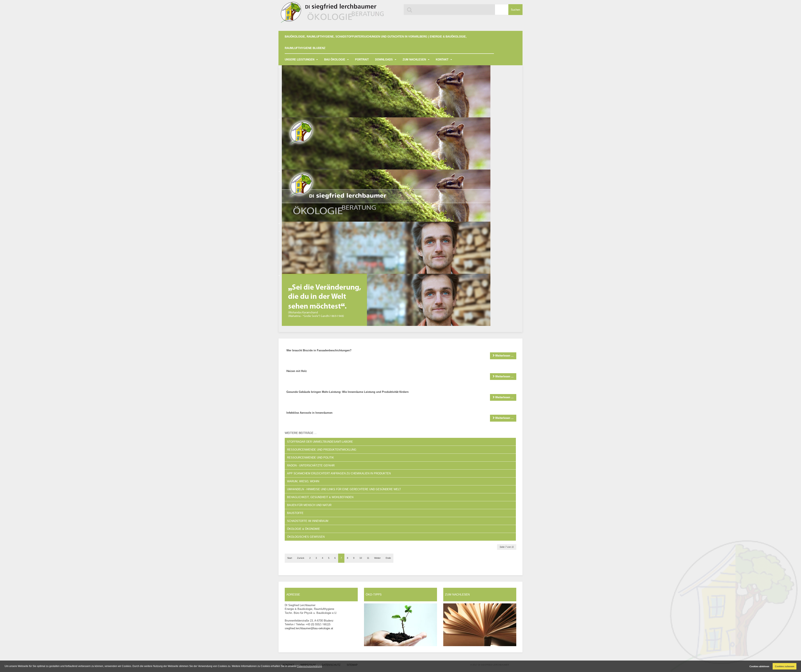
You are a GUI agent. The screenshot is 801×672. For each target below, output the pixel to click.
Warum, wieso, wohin (303, 481)
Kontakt (442, 59)
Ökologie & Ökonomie (303, 528)
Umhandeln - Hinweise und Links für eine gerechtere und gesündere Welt (344, 489)
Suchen (515, 9)
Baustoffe (295, 513)
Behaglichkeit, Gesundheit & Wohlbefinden (320, 497)
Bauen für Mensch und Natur (309, 505)
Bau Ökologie (335, 59)
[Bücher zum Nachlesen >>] (479, 624)
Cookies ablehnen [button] (759, 666)
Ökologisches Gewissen (306, 536)
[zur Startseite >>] (331, 14)
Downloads (384, 59)
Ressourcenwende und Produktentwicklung (321, 449)
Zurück (300, 558)
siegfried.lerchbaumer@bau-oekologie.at (309, 628)
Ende (388, 558)
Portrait (362, 59)
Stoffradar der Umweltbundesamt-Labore (320, 441)
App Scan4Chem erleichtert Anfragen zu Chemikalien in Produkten (339, 473)
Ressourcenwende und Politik (310, 457)
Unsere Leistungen (300, 59)
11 (368, 558)
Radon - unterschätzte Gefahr (311, 465)
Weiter (377, 558)
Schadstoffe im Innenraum (307, 521)
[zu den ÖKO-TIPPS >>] (400, 624)
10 (360, 558)
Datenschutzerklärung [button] (309, 666)
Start (289, 558)
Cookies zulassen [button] (784, 666)
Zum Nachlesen (415, 59)
